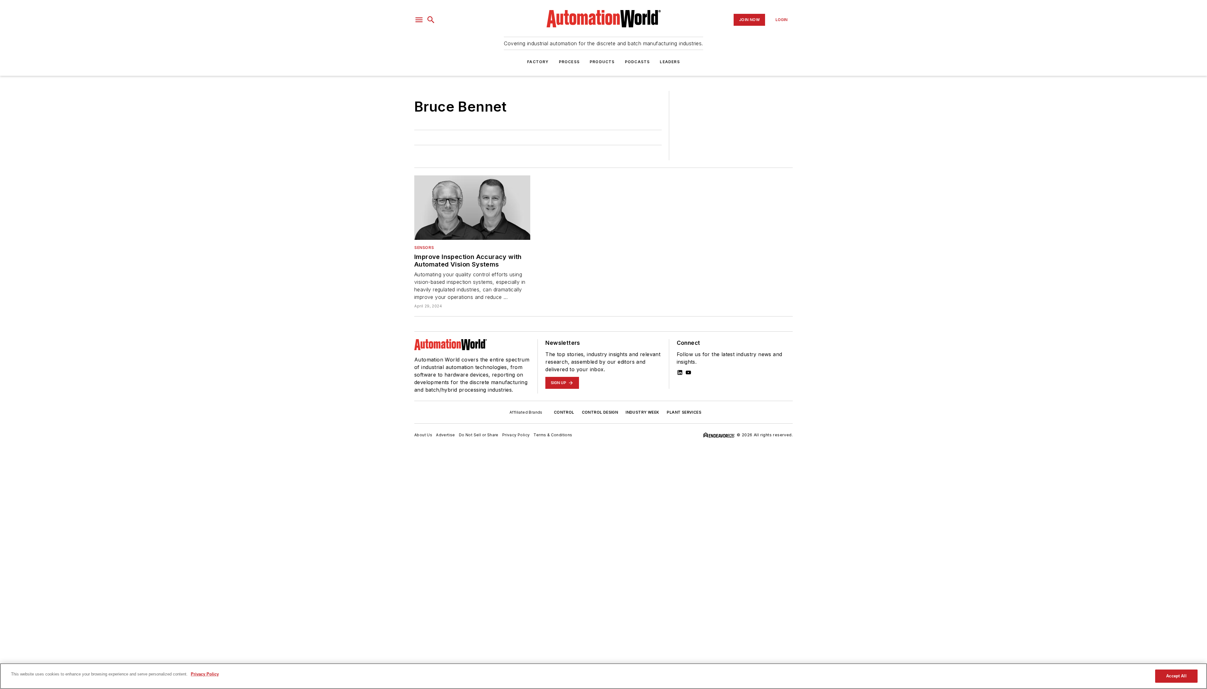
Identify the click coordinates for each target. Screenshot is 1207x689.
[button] (419, 20)
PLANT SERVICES (684, 412)
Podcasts (637, 61)
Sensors (424, 247)
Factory (537, 61)
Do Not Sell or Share (479, 435)
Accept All (1176, 676)
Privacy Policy (516, 435)
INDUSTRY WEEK (642, 412)
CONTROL (564, 412)
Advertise (445, 435)
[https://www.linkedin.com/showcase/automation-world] (680, 372)
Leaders (670, 61)
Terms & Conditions (552, 435)
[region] (603, 676)
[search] (431, 20)
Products (602, 61)
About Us (423, 435)
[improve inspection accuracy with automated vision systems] (472, 207)
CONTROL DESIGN (600, 412)
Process (569, 61)
